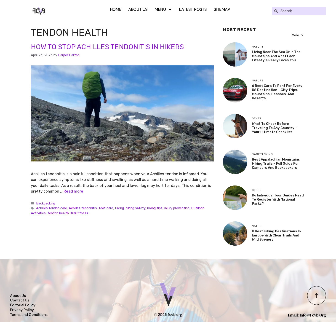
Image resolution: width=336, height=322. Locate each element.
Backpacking (45, 203)
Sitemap (222, 9)
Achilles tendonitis (83, 208)
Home (115, 9)
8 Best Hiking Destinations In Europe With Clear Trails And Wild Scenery (276, 235)
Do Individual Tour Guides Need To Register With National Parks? (278, 199)
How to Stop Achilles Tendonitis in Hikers (107, 47)
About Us (138, 9)
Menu (160, 9)
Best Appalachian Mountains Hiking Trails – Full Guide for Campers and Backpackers (276, 163)
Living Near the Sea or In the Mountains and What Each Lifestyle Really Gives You (276, 56)
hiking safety (135, 208)
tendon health (58, 213)
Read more (73, 191)
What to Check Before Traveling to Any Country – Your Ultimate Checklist (274, 128)
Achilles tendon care (51, 208)
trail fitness (79, 213)
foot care (106, 208)
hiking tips (155, 208)
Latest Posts (193, 9)
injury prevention (176, 208)
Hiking (119, 208)
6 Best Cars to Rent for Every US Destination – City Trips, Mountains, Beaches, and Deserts (277, 92)
